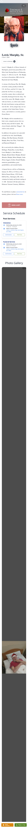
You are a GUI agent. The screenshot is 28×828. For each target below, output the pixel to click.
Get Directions (8, 234)
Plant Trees (19, 234)
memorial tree (21, 192)
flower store (19, 194)
